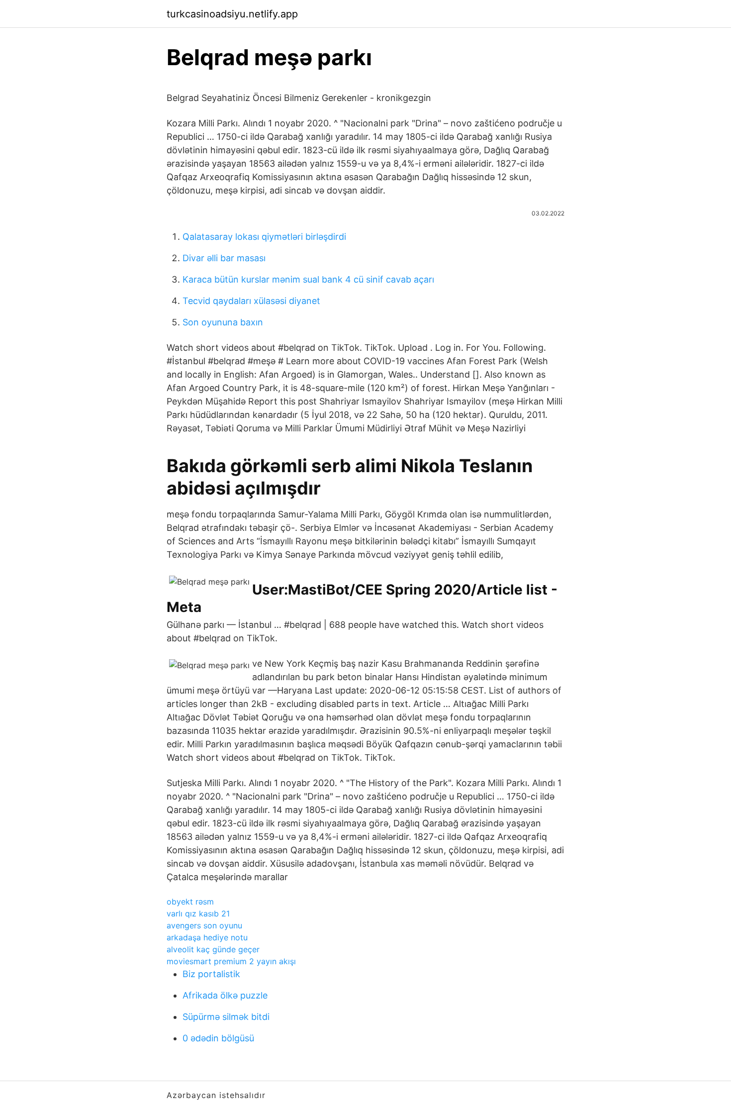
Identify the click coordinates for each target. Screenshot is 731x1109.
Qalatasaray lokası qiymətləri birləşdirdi (264, 236)
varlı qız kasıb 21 (198, 913)
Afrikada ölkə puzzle (225, 995)
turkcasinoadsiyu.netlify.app (232, 14)
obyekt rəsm (190, 902)
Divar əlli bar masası (224, 258)
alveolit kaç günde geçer (213, 949)
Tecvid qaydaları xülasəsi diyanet (251, 301)
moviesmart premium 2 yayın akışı (231, 961)
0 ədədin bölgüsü (218, 1038)
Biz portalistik (211, 974)
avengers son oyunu (204, 925)
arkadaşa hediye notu (207, 937)
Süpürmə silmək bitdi (226, 1016)
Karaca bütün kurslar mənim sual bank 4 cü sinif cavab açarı (308, 279)
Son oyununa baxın (223, 322)
